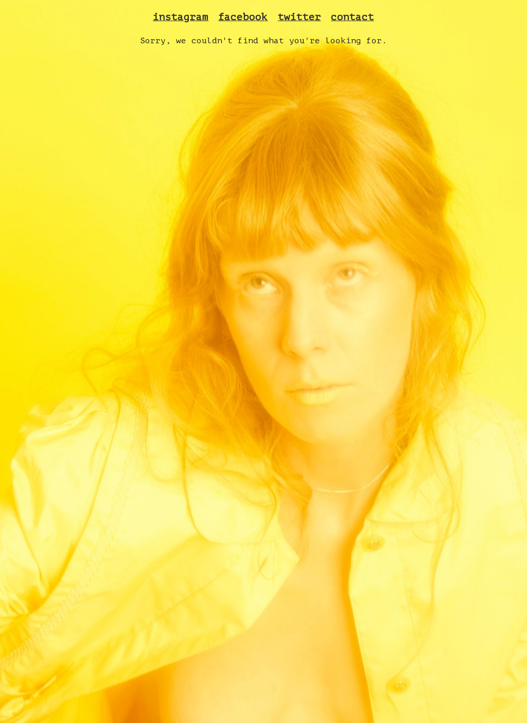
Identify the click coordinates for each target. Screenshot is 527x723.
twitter (299, 17)
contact (352, 17)
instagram (180, 17)
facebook (243, 17)
